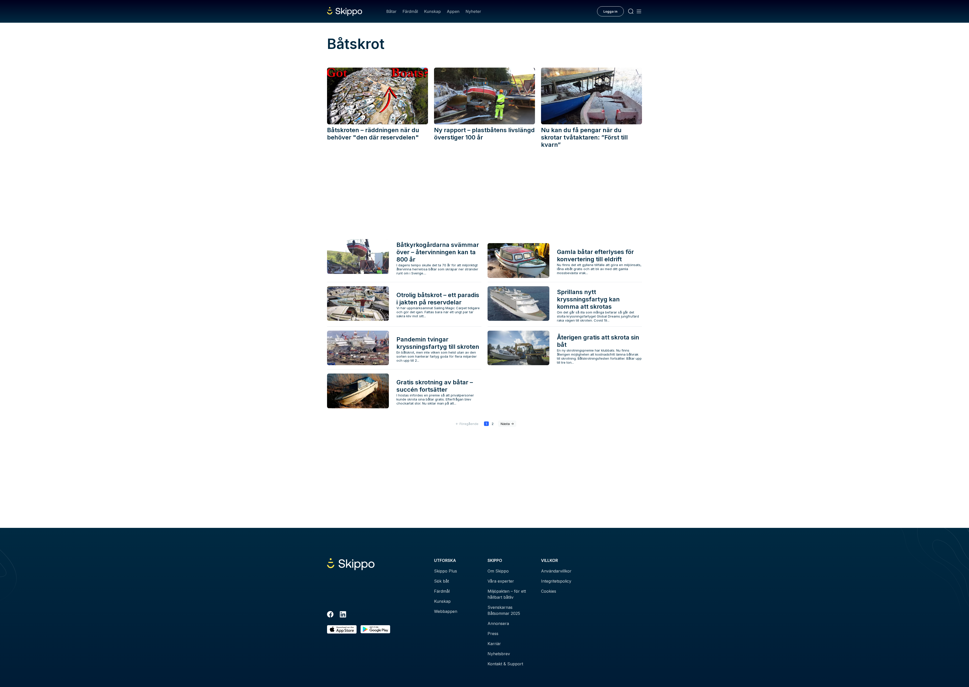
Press (493, 633)
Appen (453, 11)
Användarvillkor (556, 571)
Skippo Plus (445, 571)
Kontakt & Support (505, 663)
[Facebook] (330, 615)
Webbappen (445, 611)
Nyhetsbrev (499, 653)
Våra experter (501, 581)
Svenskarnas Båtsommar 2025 (504, 610)
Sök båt (441, 581)
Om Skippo (498, 571)
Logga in (610, 11)
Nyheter (473, 11)
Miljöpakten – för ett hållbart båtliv (507, 594)
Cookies (548, 591)
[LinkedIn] (343, 615)
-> (507, 424)
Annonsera (498, 623)
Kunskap (432, 11)
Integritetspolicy (556, 581)
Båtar (391, 11)
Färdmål (410, 11)
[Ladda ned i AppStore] (342, 629)
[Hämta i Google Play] (375, 629)
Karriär (494, 643)
